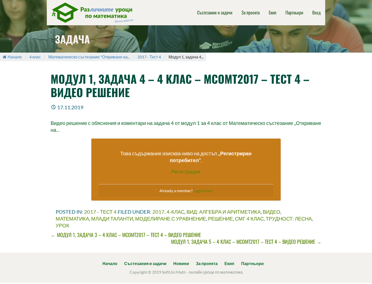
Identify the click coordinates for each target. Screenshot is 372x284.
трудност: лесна (289, 218)
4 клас (35, 56)
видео (271, 212)
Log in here (202, 190)
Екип (272, 12)
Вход (316, 12)
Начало (15, 56)
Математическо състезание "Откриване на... (89, 56)
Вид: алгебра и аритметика (224, 212)
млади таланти (112, 218)
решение (220, 218)
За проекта (250, 12)
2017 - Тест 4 (149, 56)
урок (62, 225)
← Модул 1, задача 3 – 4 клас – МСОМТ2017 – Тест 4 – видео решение (126, 234)
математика (72, 218)
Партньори (294, 12)
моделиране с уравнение (170, 218)
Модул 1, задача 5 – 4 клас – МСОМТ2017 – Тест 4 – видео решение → (246, 241)
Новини (181, 263)
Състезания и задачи (214, 12)
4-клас (175, 212)
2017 (158, 212)
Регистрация (185, 171)
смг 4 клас (249, 218)
